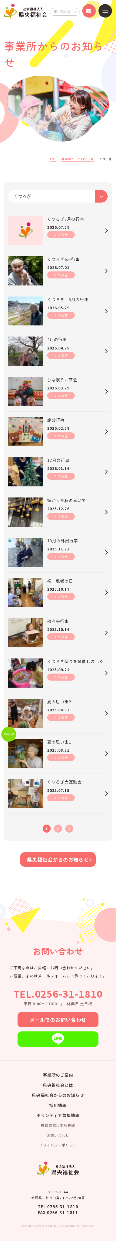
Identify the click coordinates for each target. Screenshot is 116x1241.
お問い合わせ (58, 1135)
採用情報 (58, 1105)
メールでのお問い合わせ (58, 1019)
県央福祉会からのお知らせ (58, 859)
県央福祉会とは (58, 1085)
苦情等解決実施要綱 (58, 1125)
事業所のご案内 (58, 1075)
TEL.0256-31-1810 (58, 993)
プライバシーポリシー (58, 1145)
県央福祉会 (25, 11)
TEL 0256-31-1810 (58, 1206)
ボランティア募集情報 (58, 1115)
